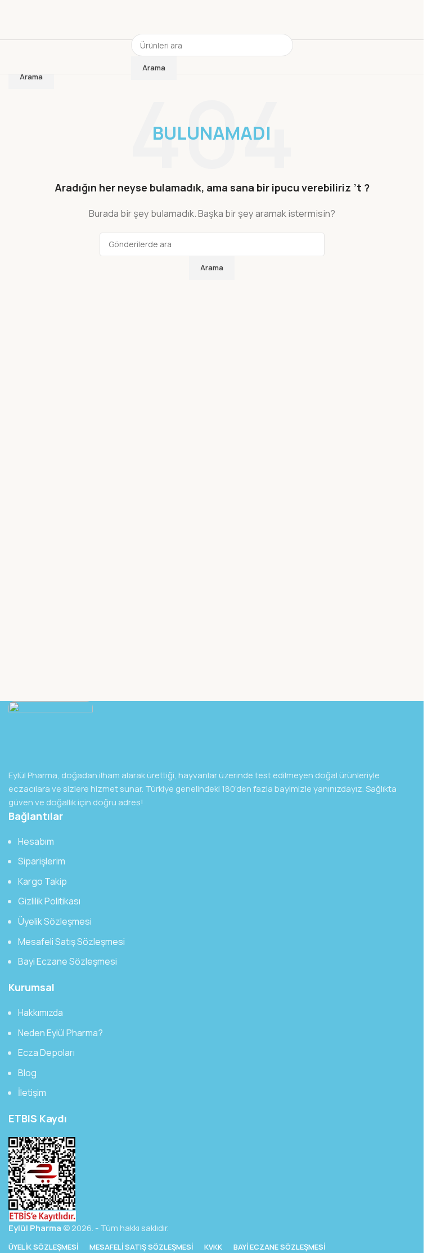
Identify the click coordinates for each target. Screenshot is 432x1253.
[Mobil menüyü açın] (121, 57)
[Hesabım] (303, 57)
